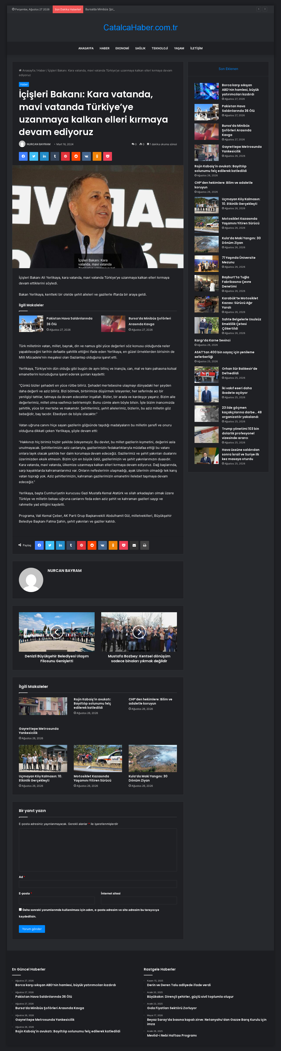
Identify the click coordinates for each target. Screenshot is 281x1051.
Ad (22, 877)
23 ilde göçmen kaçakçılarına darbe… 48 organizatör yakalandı (242, 412)
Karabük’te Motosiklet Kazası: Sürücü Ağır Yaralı (240, 303)
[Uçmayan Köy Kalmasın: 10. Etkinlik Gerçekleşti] (43, 758)
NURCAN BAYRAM (38, 144)
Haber (104, 48)
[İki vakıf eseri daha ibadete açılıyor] (207, 394)
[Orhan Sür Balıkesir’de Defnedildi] (207, 374)
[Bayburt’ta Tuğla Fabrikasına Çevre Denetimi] (207, 283)
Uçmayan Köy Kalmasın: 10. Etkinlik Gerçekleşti (40, 778)
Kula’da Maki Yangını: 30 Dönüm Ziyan (148, 778)
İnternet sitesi (111, 893)
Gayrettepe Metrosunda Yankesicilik (39, 730)
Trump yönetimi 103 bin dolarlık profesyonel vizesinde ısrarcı (240, 433)
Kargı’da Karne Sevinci (213, 340)
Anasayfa (86, 48)
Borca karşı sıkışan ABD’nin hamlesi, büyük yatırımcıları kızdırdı (240, 89)
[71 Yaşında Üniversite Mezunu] (207, 263)
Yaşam (179, 48)
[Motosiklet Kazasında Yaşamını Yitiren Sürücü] (98, 758)
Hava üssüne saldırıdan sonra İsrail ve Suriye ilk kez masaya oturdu (240, 454)
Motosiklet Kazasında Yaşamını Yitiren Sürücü (92, 778)
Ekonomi (122, 48)
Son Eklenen (228, 69)
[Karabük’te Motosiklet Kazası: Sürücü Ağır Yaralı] (207, 304)
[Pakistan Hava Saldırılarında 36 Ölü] (31, 324)
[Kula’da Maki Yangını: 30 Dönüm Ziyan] (153, 758)
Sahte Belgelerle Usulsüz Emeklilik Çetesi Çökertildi (241, 324)
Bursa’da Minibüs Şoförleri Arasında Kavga (113, 9)
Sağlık (140, 48)
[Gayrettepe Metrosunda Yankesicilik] (43, 710)
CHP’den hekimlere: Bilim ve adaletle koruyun (150, 701)
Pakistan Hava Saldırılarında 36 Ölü (238, 108)
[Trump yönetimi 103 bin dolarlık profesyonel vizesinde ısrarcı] (207, 434)
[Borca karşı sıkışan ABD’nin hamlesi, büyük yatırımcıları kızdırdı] (207, 91)
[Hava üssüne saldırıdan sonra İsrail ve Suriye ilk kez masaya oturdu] (207, 456)
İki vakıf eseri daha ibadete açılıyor (237, 390)
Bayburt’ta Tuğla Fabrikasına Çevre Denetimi (236, 282)
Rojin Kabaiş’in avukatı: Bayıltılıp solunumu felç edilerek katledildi (92, 703)
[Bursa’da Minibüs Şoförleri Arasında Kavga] (113, 324)
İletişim (196, 48)
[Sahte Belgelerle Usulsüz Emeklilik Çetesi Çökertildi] (207, 325)
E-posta (25, 893)
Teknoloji (160, 48)
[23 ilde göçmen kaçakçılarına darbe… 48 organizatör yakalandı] (207, 413)
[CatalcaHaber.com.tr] (140, 27)
